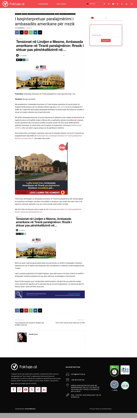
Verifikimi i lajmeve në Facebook (67, 14)
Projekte (24, 14)
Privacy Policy (94, 409)
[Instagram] (109, 4)
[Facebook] (104, 4)
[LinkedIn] (126, 4)
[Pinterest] (26, 32)
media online (60, 107)
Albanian (92, 4)
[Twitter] (117, 4)
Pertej (57, 14)
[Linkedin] (35, 32)
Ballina (17, 11)
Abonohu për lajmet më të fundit (105, 28)
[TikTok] (122, 4)
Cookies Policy (106, 409)
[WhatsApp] (31, 32)
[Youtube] (113, 4)
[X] (22, 32)
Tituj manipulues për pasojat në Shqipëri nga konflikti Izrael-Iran (29, 324)
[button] (132, 4)
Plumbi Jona (21, 28)
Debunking (24, 11)
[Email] (40, 32)
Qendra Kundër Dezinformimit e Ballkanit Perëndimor (41, 14)
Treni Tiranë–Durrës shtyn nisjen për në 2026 (70, 323)
